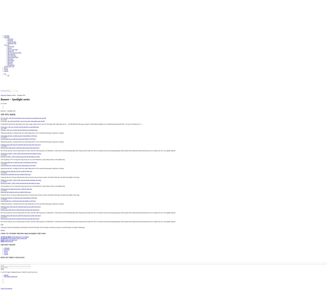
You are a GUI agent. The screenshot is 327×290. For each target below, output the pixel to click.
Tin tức (6, 69)
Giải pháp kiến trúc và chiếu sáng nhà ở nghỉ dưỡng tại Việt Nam (18, 139)
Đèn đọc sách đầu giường (14, 52)
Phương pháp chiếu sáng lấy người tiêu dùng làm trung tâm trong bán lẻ (20, 148)
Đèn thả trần (10, 60)
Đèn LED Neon (11, 56)
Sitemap (6, 275)
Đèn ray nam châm (12, 49)
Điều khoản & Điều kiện (10, 276)
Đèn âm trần (10, 46)
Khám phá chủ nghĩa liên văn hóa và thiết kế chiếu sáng (16, 174)
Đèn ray (9, 48)
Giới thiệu (6, 36)
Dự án (5, 68)
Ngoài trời (10, 40)
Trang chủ (3, 95)
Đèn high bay (11, 65)
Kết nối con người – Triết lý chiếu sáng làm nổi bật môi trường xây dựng (20, 156)
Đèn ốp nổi (10, 51)
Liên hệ (6, 71)
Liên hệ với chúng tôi (6, 288)
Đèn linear (10, 59)
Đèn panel (10, 62)
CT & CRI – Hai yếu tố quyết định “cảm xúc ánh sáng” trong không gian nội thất (23, 121)
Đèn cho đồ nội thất (12, 57)
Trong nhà (10, 39)
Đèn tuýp (10, 63)
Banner (9, 95)
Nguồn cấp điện (11, 42)
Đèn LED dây (11, 54)
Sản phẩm (6, 37)
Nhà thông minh (11, 43)
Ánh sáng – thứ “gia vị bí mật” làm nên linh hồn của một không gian (19, 130)
